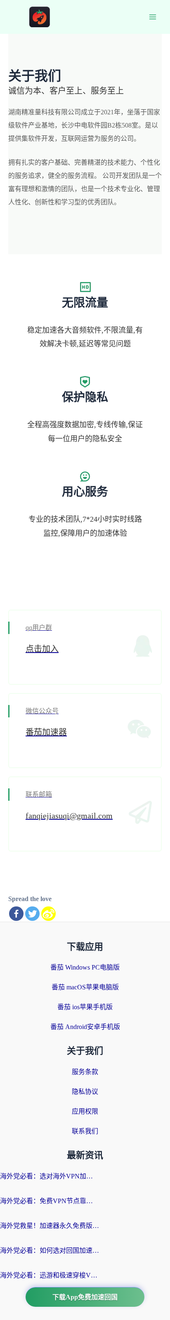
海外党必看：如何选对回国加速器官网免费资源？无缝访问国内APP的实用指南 (49, 1250)
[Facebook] (16, 913)
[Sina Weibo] (48, 913)
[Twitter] (32, 913)
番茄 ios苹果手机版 (85, 1006)
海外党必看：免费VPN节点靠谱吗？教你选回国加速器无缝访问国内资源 (49, 1200)
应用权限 (85, 1111)
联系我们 (85, 1131)
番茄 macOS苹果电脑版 (85, 987)
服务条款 (85, 1071)
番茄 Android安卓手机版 (85, 1026)
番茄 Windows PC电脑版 (85, 967)
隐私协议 (85, 1091)
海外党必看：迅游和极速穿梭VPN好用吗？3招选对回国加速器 (49, 1275)
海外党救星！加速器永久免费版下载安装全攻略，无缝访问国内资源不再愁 (49, 1225)
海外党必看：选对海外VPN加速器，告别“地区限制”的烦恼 (49, 1176)
